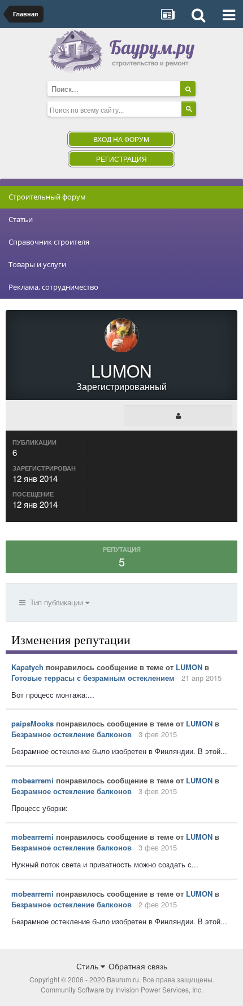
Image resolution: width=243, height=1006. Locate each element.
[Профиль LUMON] (178, 415)
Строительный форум (47, 197)
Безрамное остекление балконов (71, 734)
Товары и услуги (37, 264)
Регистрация (121, 158)
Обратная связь (138, 966)
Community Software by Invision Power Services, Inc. (122, 989)
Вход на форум (121, 139)
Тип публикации (55, 602)
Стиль (88, 966)
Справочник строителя (48, 242)
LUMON (189, 667)
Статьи (20, 219)
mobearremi (32, 780)
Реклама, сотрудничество (53, 287)
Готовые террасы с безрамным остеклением (93, 677)
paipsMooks (32, 723)
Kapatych (27, 667)
